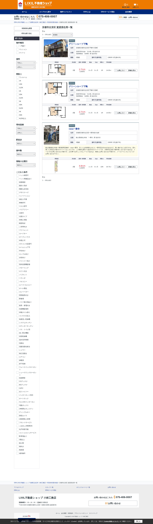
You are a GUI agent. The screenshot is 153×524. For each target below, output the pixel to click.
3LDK (21, 108)
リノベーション (24, 196)
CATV (21, 388)
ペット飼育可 (24, 175)
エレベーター (24, 292)
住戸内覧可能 (24, 429)
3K (20, 101)
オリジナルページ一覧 (83, 487)
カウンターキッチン (26, 326)
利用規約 (70, 513)
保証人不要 (23, 199)
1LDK (21, 87)
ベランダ (22, 278)
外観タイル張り (24, 312)
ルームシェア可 (24, 247)
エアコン (22, 357)
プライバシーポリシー (81, 513)
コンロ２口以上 (24, 316)
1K (20, 81)
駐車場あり (23, 436)
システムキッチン (25, 322)
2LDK (21, 98)
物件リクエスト (66, 12)
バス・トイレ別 (24, 329)
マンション (23, 49)
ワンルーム (23, 77)
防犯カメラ (23, 415)
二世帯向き (23, 227)
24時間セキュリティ (26, 409)
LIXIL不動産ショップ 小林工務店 (37, 497)
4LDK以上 (22, 118)
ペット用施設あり (25, 179)
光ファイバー (24, 391)
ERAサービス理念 (108, 12)
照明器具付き (24, 295)
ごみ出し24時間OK (25, 426)
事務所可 (22, 203)
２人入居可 (23, 206)
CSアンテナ (23, 381)
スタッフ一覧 (49, 487)
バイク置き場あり (25, 302)
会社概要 (128, 12)
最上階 (21, 443)
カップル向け (24, 254)
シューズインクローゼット (27, 373)
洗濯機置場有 (24, 309)
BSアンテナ (23, 385)
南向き (21, 446)
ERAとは (86, 12)
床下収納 (22, 364)
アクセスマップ (19, 487)
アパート (22, 53)
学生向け (22, 251)
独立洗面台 (23, 353)
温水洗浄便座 (24, 340)
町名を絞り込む (27, 33)
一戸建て (22, 46)
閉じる (138, 521)
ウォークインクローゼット (27, 367)
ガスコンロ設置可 (25, 244)
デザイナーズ (24, 192)
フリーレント (24, 230)
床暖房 (21, 360)
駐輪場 (21, 298)
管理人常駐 (23, 220)
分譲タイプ (23, 216)
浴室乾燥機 (23, 336)
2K (20, 91)
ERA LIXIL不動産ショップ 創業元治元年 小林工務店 (30, 22)
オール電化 (23, 288)
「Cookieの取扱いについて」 (111, 521)
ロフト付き (23, 271)
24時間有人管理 (24, 419)
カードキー (23, 233)
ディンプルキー (24, 412)
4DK (20, 115)
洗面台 (21, 343)
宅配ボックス (24, 405)
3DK (20, 105)
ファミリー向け (24, 261)
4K (20, 111)
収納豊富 (22, 378)
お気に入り (121, 70)
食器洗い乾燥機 (24, 319)
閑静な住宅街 (24, 189)
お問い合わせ (112, 487)
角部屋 (21, 450)
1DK (20, 84)
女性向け (22, 257)
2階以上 (22, 439)
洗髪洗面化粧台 (24, 346)
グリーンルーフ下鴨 (78, 44)
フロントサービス (25, 422)
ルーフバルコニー (25, 285)
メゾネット (23, 274)
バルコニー (23, 281)
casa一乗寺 (74, 129)
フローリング (24, 268)
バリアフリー (24, 209)
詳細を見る (132, 70)
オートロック (24, 398)
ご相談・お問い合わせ (130, 17)
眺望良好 (22, 223)
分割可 (21, 213)
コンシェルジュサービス (27, 433)
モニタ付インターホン (27, 402)
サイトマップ (93, 513)
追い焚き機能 (24, 333)
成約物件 (22, 453)
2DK (20, 94)
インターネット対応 (26, 395)
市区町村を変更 (27, 28)
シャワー (22, 350)
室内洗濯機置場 (24, 264)
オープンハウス (24, 237)
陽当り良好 (23, 185)
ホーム (24, 12)
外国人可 (22, 240)
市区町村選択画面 (52, 22)
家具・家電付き (24, 305)
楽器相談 (22, 182)
